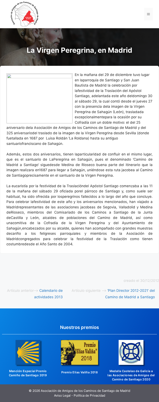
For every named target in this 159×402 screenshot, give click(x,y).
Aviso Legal (62, 395)
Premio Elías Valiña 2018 (79, 372)
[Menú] (148, 14)
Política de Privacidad (89, 395)
